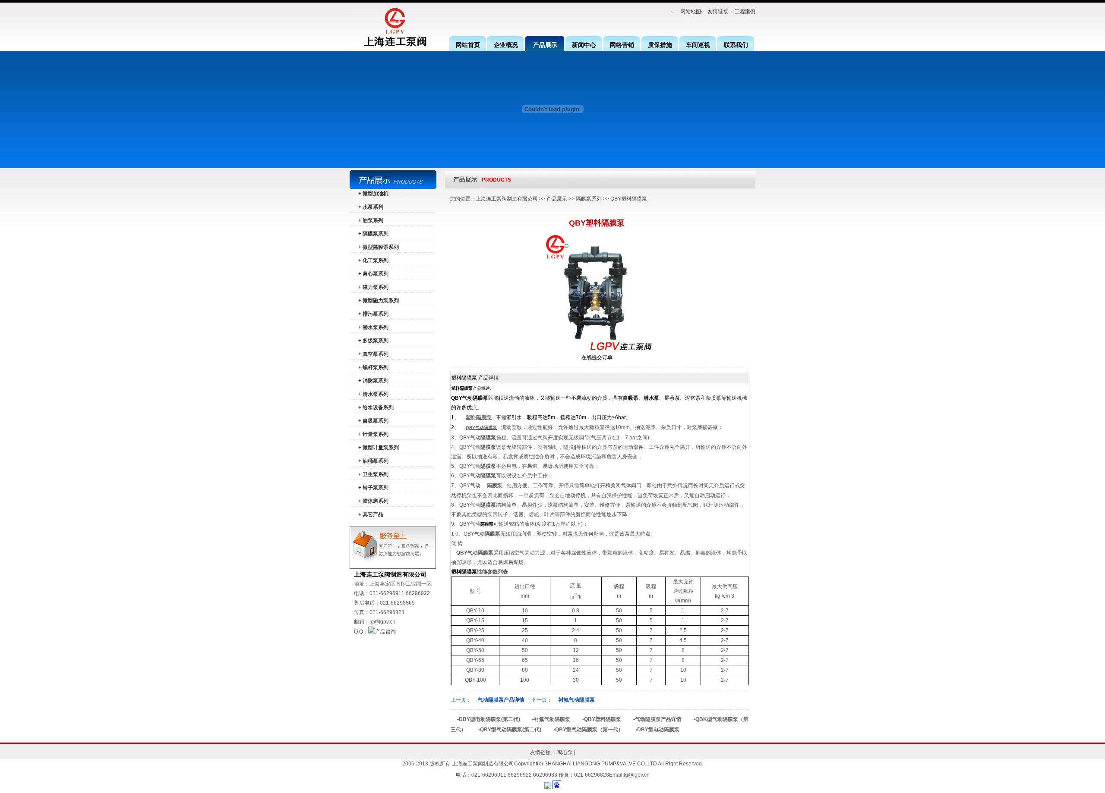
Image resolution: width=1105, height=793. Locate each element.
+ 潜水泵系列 (373, 327)
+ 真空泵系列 (373, 354)
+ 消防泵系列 (373, 381)
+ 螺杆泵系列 (373, 367)
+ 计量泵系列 (373, 434)
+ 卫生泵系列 (373, 474)
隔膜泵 (494, 486)
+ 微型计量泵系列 (378, 448)
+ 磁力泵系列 (373, 287)
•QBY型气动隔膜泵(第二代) (509, 730)
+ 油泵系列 (370, 220)
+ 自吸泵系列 (373, 421)
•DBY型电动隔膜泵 (657, 730)
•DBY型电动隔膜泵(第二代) (488, 719)
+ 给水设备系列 (376, 407)
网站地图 (690, 12)
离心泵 (565, 752)
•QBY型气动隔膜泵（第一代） (588, 730)
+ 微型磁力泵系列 (378, 301)
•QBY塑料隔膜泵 (601, 719)
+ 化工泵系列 (373, 260)
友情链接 (717, 12)
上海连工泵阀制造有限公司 (507, 199)
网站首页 (468, 44)
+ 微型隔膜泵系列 (378, 247)
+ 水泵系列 (370, 207)
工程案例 (745, 12)
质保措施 (660, 44)
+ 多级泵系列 (373, 341)
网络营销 (622, 44)
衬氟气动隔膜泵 (577, 700)
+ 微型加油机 (373, 194)
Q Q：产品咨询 (375, 632)
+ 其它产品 (370, 514)
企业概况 (506, 44)
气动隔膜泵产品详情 (501, 700)
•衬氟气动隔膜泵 (551, 719)
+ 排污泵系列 (373, 314)
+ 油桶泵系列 (373, 461)
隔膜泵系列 (589, 199)
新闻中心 (584, 44)
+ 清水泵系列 (373, 394)
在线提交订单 (596, 357)
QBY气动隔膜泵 (481, 427)
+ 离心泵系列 (373, 274)
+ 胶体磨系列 (373, 501)
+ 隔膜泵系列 (373, 234)
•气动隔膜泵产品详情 (657, 719)
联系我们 (736, 44)
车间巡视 (698, 44)
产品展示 (545, 44)
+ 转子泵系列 (373, 488)
